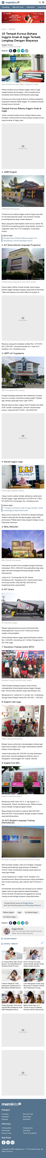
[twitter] (14, 50)
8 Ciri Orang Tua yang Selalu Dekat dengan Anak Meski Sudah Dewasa (34, 964)
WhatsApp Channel (33, 905)
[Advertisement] (23, 146)
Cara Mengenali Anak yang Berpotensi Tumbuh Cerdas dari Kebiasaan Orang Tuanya (34, 987)
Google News (28, 903)
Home (4, 29)
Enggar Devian (7, 45)
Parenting (12, 29)
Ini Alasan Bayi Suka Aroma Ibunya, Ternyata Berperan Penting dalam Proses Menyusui (12, 965)
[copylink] (26, 50)
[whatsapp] (18, 50)
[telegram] (22, 50)
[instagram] (13, 1142)
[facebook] (10, 50)
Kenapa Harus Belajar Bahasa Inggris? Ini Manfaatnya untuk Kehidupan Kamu (20, 239)
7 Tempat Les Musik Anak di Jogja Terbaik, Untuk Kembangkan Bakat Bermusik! (23, 509)
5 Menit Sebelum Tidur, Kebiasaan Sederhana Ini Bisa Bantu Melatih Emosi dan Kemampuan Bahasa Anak (11, 988)
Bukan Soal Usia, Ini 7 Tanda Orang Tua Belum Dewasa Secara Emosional (34, 1007)
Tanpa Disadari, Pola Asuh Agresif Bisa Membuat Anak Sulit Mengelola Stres (12, 1007)
